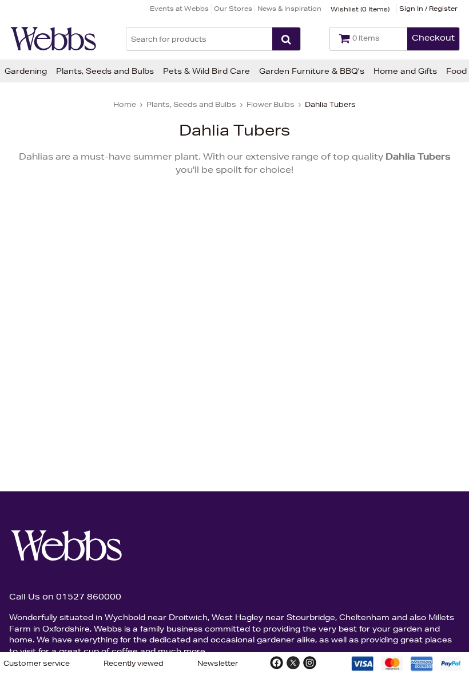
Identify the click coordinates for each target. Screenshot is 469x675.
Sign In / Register (428, 8)
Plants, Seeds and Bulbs (105, 71)
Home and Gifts (405, 71)
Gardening (26, 71)
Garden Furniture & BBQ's (311, 71)
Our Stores (233, 8)
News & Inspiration (289, 8)
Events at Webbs (179, 8)
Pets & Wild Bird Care (206, 71)
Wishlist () (360, 9)
